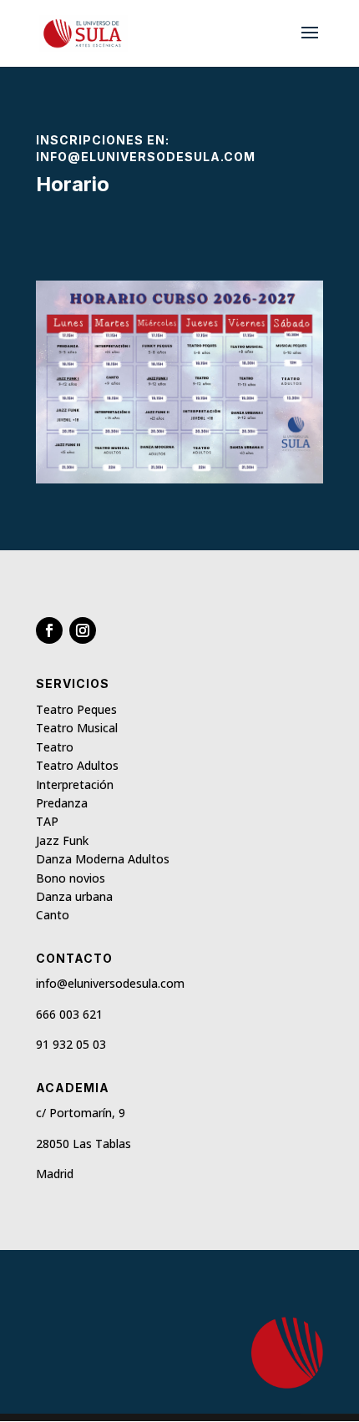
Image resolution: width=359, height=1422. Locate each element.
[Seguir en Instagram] (82, 630)
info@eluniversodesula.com (145, 156)
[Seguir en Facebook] (49, 630)
